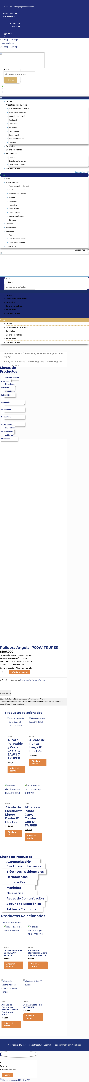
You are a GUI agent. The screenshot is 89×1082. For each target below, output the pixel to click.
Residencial (13, 124)
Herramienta (14, 131)
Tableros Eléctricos (16, 139)
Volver (7, 1075)
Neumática (13, 127)
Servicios (10, 146)
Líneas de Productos (17, 298)
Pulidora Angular (32, 353)
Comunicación (14, 135)
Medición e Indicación (17, 116)
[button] (44, 175)
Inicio (9, 101)
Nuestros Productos (16, 105)
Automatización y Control (19, 109)
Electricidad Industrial (17, 112)
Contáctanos (13, 168)
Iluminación (13, 120)
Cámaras (12, 143)
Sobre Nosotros (14, 150)
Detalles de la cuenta (17, 161)
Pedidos (12, 157)
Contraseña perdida (17, 165)
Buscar (7, 69)
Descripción (5, 693)
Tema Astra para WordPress (69, 1045)
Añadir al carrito (19, 672)
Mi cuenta (11, 309)
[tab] (5, 693)
